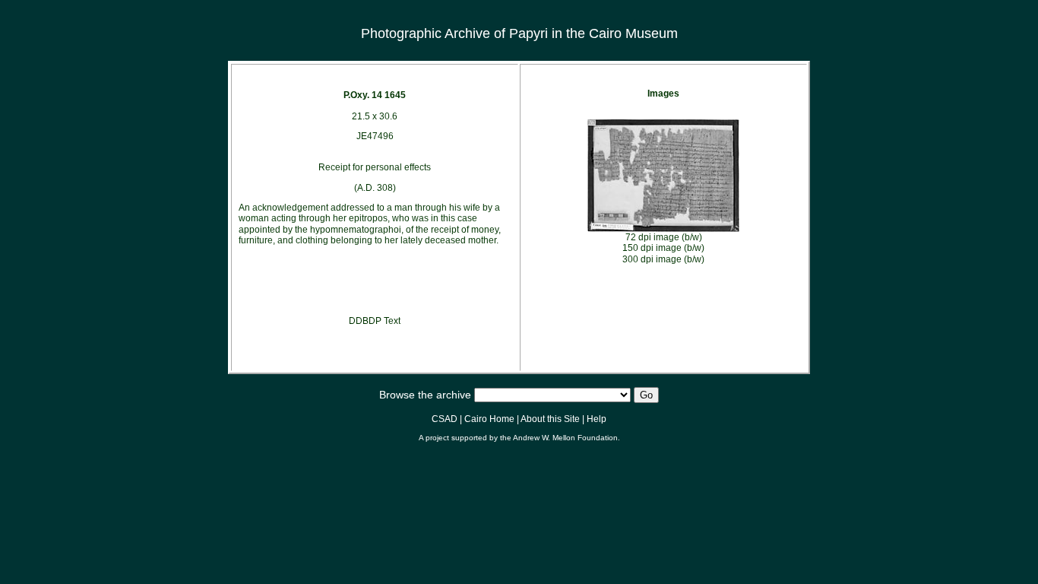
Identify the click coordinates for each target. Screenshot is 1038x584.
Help (596, 419)
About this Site (550, 419)
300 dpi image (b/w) (663, 259)
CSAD (444, 419)
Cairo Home (489, 419)
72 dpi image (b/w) (663, 237)
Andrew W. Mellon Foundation (565, 437)
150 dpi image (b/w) (663, 248)
